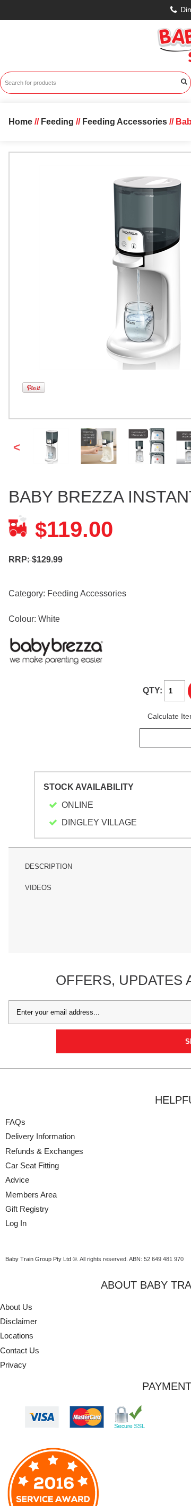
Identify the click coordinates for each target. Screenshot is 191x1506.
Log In (16, 1223)
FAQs (15, 1121)
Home (20, 121)
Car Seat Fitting (32, 1165)
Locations (16, 1335)
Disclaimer (18, 1321)
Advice (17, 1179)
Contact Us (19, 1350)
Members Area (31, 1194)
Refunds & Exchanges (44, 1151)
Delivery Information (40, 1136)
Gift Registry (27, 1208)
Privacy (13, 1364)
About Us (16, 1306)
